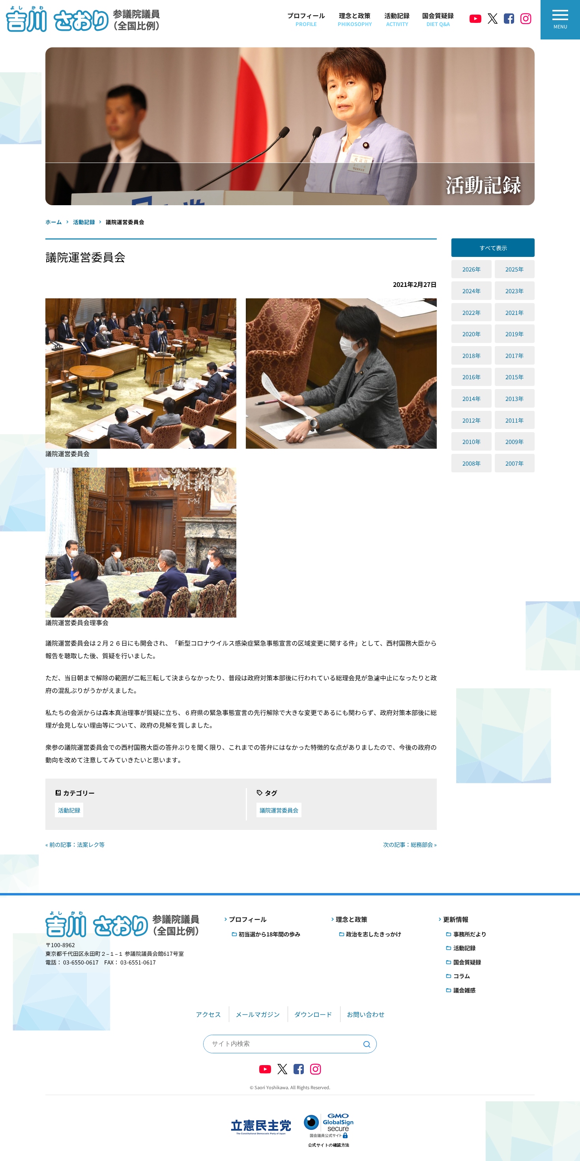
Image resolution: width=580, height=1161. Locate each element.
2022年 (471, 312)
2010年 (471, 441)
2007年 (514, 463)
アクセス (208, 1014)
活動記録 (397, 19)
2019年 (514, 334)
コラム (461, 976)
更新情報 (455, 919)
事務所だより (469, 934)
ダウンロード (313, 1014)
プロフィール (306, 19)
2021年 (514, 312)
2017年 (514, 355)
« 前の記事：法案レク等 (75, 844)
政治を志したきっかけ (373, 934)
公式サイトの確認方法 (329, 1145)
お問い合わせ (366, 1014)
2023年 (514, 291)
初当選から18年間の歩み (269, 934)
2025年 (514, 269)
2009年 (514, 441)
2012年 (471, 420)
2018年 (471, 355)
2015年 (514, 377)
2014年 (471, 398)
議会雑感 (464, 990)
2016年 (471, 377)
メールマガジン (258, 1014)
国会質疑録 (438, 19)
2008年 (471, 463)
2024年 (471, 291)
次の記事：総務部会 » (410, 844)
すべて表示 (493, 247)
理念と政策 (355, 19)
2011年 (514, 420)
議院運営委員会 (279, 810)
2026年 (471, 269)
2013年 (514, 398)
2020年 (471, 334)
